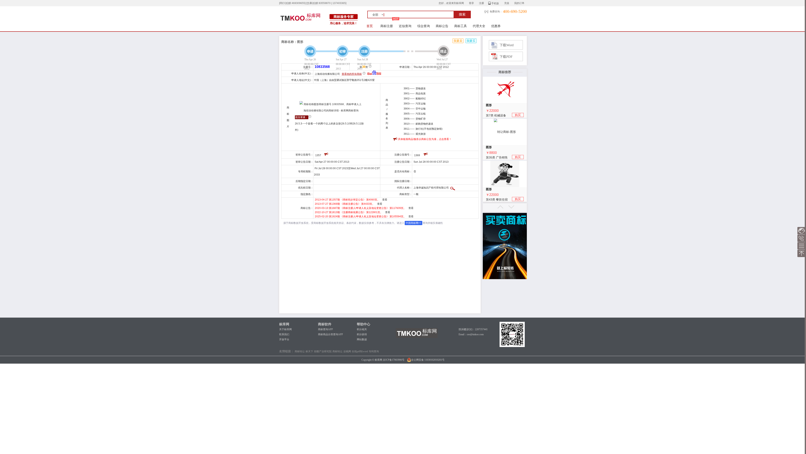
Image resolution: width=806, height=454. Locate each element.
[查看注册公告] (425, 153)
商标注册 (386, 26)
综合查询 (423, 26)
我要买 (471, 40)
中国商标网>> (413, 223)
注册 (481, 3)
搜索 (462, 14)
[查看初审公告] (326, 153)
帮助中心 (363, 324)
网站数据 (362, 339)
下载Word (507, 45)
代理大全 (479, 26)
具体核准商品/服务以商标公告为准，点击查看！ (424, 139)
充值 (506, 3)
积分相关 (362, 329)
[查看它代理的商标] (452, 187)
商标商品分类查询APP (330, 334)
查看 (384, 199)
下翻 (511, 207)
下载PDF (506, 56)
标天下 (309, 351)
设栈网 (347, 351)
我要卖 (458, 40)
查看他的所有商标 (352, 74)
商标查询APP (325, 329)
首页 (369, 26)
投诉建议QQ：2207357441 (473, 329)
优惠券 (496, 26)
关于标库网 (285, 329)
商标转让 (300, 351)
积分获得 (362, 334)
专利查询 (374, 351)
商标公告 (442, 26)
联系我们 (284, 334)
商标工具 (460, 26)
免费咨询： (496, 11)
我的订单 (519, 3)
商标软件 (324, 324)
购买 (518, 115)
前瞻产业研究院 (323, 351)
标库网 (284, 324)
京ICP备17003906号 (393, 359)
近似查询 (405, 26)
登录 (471, 3)
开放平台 (284, 339)
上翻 (500, 207)
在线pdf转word (360, 351)
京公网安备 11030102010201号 (428, 359)
